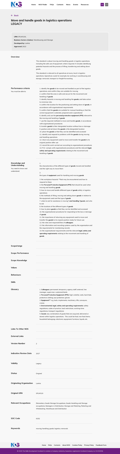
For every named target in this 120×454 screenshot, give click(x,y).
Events (75, 5)
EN (102, 4)
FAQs (52, 5)
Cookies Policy (77, 445)
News (68, 5)
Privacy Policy (89, 445)
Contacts (60, 5)
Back (16, 15)
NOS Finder (43, 5)
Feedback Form (101, 445)
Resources (85, 5)
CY (107, 4)
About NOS (66, 445)
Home (33, 5)
